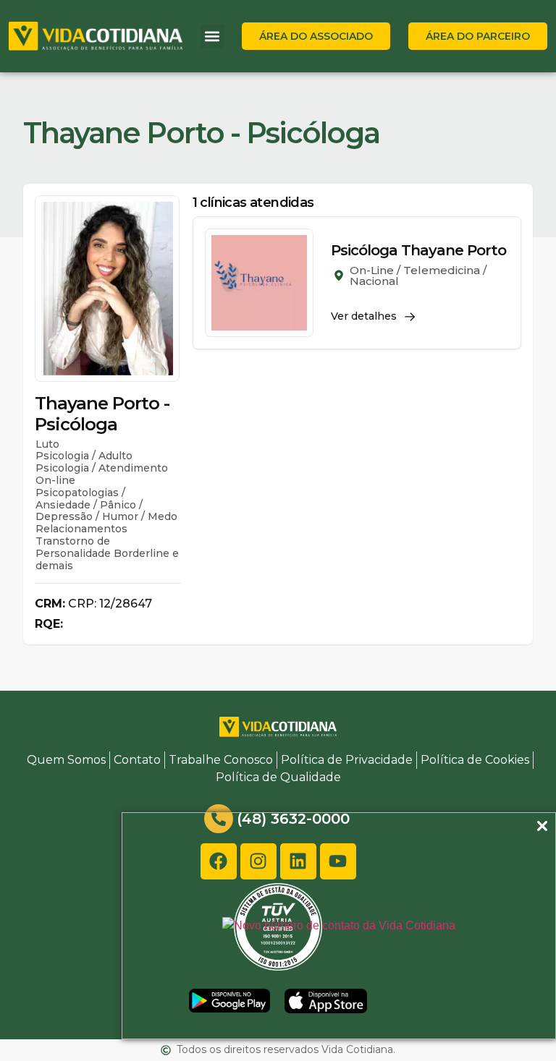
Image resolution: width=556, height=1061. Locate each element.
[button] (212, 36)
